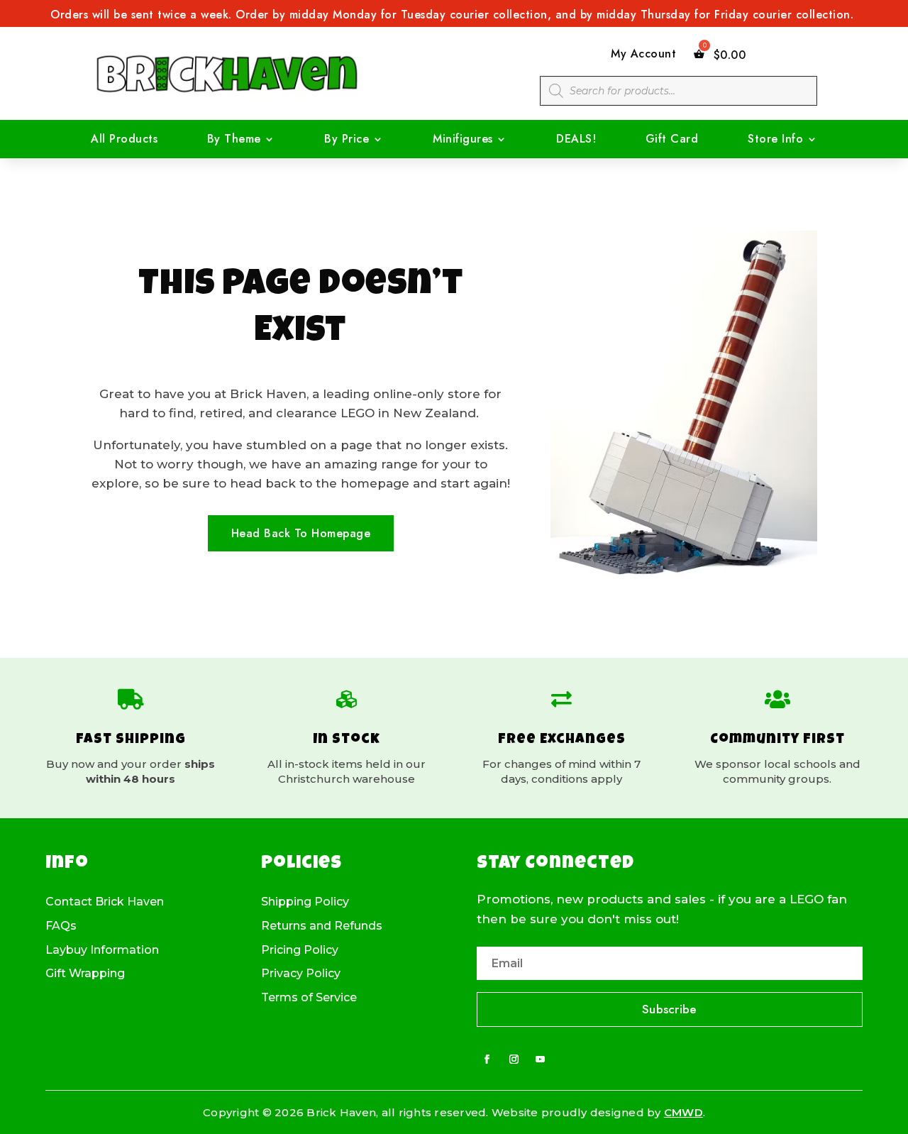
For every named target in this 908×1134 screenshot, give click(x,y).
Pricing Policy (299, 950)
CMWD (683, 1112)
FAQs (61, 926)
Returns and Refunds (321, 926)
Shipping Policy (305, 902)
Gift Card (672, 140)
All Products (124, 140)
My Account (643, 54)
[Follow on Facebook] (487, 1059)
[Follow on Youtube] (540, 1059)
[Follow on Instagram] (513, 1059)
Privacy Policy (300, 973)
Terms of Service (309, 997)
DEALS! (576, 140)
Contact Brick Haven (104, 902)
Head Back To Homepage (301, 533)
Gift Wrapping (85, 973)
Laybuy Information (102, 950)
